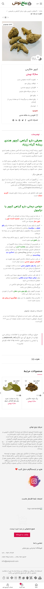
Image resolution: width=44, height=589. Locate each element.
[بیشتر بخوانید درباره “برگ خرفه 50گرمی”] (26, 385)
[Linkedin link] (16, 120)
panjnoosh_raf (10, 337)
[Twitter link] (22, 120)
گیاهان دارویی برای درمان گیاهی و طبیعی (22, 11)
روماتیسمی (22, 252)
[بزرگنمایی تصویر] (37, 57)
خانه (40, 11)
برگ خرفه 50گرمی (32, 399)
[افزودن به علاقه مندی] (26, 381)
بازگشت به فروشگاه (22, 535)
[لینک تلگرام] (13, 120)
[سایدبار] (41, 180)
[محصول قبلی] (8, 17)
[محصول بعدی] (3, 17)
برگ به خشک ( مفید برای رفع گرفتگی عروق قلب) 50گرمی (12, 401)
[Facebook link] (25, 120)
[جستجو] (3, 3)
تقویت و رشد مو (36, 14)
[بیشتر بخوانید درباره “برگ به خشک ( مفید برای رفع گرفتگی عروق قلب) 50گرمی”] (6, 385)
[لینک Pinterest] (19, 120)
